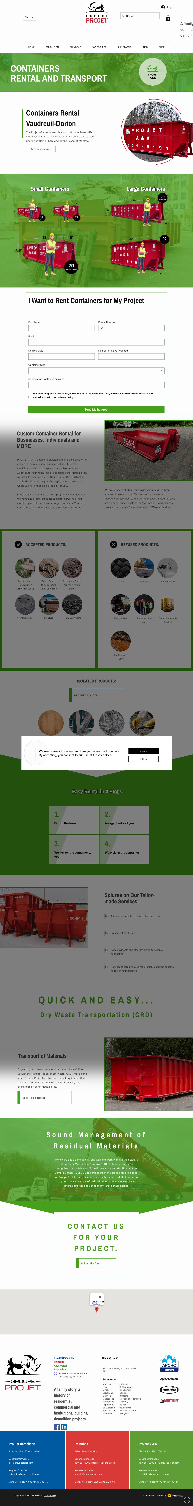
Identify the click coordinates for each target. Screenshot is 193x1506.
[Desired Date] (31, 356)
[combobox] (96, 371)
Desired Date (35, 350)
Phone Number (106, 322)
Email (32, 336)
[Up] (187, 1500)
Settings (143, 758)
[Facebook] (57, 1427)
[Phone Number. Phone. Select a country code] (103, 328)
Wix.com (160, 1495)
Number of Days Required (113, 350)
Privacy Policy (50, 1495)
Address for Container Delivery (46, 379)
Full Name (34, 322)
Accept (143, 751)
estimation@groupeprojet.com (24, 1474)
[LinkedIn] (64, 1427)
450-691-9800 (82, 1462)
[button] (168, 18)
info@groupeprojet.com (21, 1462)
